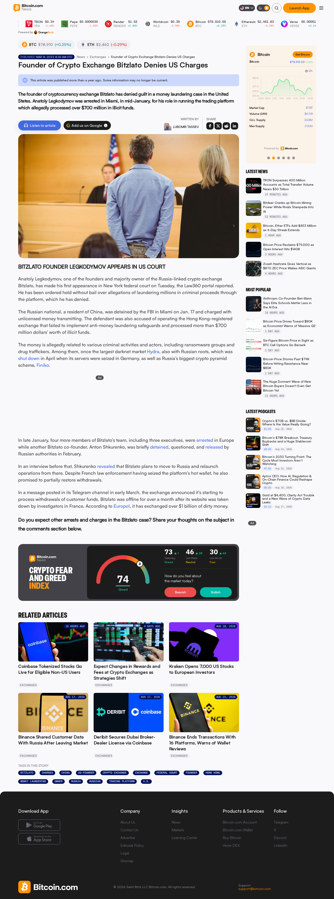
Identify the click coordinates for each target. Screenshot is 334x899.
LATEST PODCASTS (260, 411)
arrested (204, 440)
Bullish (215, 592)
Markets (178, 830)
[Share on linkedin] (234, 126)
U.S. (146, 781)
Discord (280, 837)
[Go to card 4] (283, 158)
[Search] (276, 8)
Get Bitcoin (302, 54)
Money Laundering (33, 781)
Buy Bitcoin (232, 837)
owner (58, 781)
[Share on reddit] (226, 126)
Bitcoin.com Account (240, 822)
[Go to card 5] (288, 158)
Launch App (299, 8)
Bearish (180, 592)
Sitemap (126, 861)
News (81, 57)
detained (159, 447)
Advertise (127, 837)
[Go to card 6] (293, 158)
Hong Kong (213, 772)
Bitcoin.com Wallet (238, 830)
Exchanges (98, 57)
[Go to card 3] (278, 158)
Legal (124, 853)
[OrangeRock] (44, 32)
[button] (105, 125)
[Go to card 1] (268, 158)
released (214, 447)
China (66, 772)
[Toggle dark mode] (263, 8)
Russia (76, 781)
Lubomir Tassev (186, 126)
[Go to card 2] (273, 158)
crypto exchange (115, 772)
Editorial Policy (132, 845)
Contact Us (129, 830)
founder (191, 772)
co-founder (86, 772)
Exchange (141, 772)
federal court (167, 772)
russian (94, 781)
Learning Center (184, 837)
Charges (47, 772)
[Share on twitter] (218, 126)
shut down (29, 358)
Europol (122, 506)
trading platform (122, 781)
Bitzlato (26, 772)
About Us (127, 822)
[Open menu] (321, 8)
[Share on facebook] (210, 126)
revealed (106, 466)
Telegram (281, 822)
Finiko (43, 365)
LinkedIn (280, 845)
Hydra (153, 351)
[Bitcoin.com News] (28, 8)
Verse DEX (231, 845)
